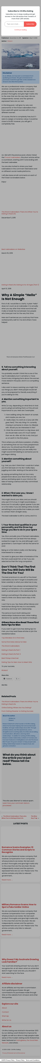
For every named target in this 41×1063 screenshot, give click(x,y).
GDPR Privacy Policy (8, 1060)
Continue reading (20, 30)
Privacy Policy (20, 1060)
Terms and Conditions (33, 1060)
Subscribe (30, 24)
